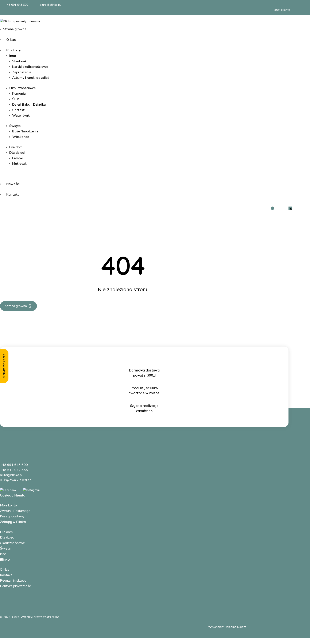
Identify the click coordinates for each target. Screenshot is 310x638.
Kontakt (12, 194)
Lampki (17, 158)
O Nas (11, 39)
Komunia (19, 93)
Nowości (13, 184)
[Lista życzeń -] (269, 207)
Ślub (15, 99)
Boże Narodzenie (25, 131)
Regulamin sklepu (13, 580)
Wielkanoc (20, 137)
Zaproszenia (21, 72)
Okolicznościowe (22, 88)
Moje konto (8, 505)
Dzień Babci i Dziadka (29, 104)
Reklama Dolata (235, 627)
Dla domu (16, 147)
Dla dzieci (17, 152)
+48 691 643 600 (14, 465)
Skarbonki (19, 61)
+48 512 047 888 (14, 470)
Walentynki (21, 115)
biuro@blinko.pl (11, 475)
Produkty (13, 50)
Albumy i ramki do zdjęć (30, 77)
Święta (15, 126)
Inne (12, 55)
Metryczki (19, 163)
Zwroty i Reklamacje (15, 511)
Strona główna (14, 29)
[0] (285, 209)
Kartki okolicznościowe (30, 66)
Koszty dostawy (12, 516)
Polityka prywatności (15, 586)
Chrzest (18, 110)
